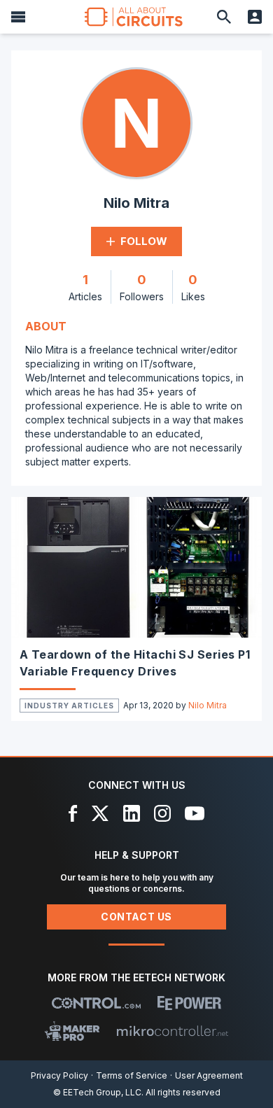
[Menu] (18, 17)
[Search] (224, 17)
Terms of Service (131, 1075)
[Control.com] (96, 1003)
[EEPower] (189, 1003)
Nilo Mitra (207, 705)
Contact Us (136, 917)
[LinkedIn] (131, 813)
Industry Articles (69, 705)
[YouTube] (194, 813)
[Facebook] (73, 813)
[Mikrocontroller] (172, 1031)
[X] (100, 813)
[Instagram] (162, 813)
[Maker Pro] (72, 1031)
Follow (143, 241)
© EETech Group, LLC (97, 1092)
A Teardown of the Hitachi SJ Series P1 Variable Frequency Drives (135, 662)
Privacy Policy (59, 1075)
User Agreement (209, 1075)
